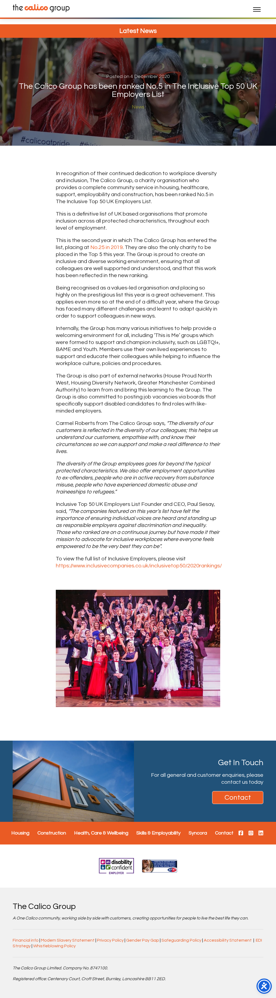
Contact (238, 797)
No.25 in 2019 (106, 247)
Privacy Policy (110, 940)
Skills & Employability (158, 833)
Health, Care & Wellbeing (101, 833)
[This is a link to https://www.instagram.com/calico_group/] (251, 833)
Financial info (26, 940)
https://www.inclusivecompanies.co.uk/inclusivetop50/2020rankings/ (139, 565)
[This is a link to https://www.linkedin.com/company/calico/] (260, 833)
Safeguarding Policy (181, 940)
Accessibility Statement (228, 940)
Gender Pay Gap (142, 940)
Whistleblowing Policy (54, 946)
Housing (20, 833)
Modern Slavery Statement (68, 940)
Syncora (198, 833)
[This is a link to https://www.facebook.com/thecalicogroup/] (241, 833)
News (138, 107)
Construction (51, 833)
